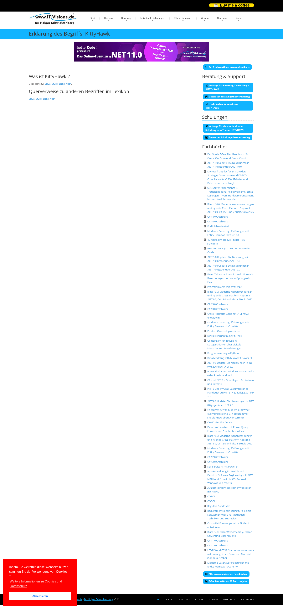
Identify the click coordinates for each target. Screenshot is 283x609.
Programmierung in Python (223, 353)
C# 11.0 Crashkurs (217, 540)
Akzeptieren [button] (40, 595)
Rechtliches (247, 599)
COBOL (211, 496)
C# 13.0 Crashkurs (217, 304)
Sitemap (199, 599)
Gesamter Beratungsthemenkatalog (229, 96)
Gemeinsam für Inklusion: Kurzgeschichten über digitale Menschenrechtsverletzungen (224, 344)
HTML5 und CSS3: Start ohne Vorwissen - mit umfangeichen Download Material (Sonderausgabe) (230, 554)
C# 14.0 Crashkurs (217, 216)
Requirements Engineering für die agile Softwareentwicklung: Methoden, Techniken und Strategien (229, 514)
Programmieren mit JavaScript (224, 287)
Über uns (222, 18)
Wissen (204, 18)
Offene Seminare (183, 18)
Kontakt (213, 599)
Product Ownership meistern (223, 331)
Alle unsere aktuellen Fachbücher (228, 574)
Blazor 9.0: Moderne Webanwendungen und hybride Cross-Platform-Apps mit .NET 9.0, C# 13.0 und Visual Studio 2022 (229, 295)
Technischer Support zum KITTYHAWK (222, 105)
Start (92, 18)
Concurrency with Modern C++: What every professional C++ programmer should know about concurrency (228, 413)
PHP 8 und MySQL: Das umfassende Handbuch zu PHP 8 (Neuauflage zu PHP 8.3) (230, 392)
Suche (239, 18)
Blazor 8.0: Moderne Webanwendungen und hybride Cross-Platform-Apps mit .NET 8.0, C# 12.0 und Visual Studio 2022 (229, 439)
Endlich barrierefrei (218, 226)
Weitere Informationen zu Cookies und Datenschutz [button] (36, 584)
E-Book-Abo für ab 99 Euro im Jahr (228, 581)
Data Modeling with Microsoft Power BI (229, 358)
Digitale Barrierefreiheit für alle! (224, 336)
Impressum (229, 599)
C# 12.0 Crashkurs (217, 457)
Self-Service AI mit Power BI (222, 466)
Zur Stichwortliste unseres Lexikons (229, 67)
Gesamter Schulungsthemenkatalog (229, 137)
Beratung (126, 18)
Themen (108, 18)
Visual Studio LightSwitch (58, 83)
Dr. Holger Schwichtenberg (98, 599)
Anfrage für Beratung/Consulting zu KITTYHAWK (227, 87)
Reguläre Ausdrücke (218, 506)
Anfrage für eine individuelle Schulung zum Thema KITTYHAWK (224, 128)
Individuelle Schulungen (152, 18)
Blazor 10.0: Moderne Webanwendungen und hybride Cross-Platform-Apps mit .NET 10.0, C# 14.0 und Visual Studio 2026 (230, 208)
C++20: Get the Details (219, 422)
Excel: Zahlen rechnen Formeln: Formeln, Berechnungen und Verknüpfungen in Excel (230, 278)
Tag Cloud (183, 599)
